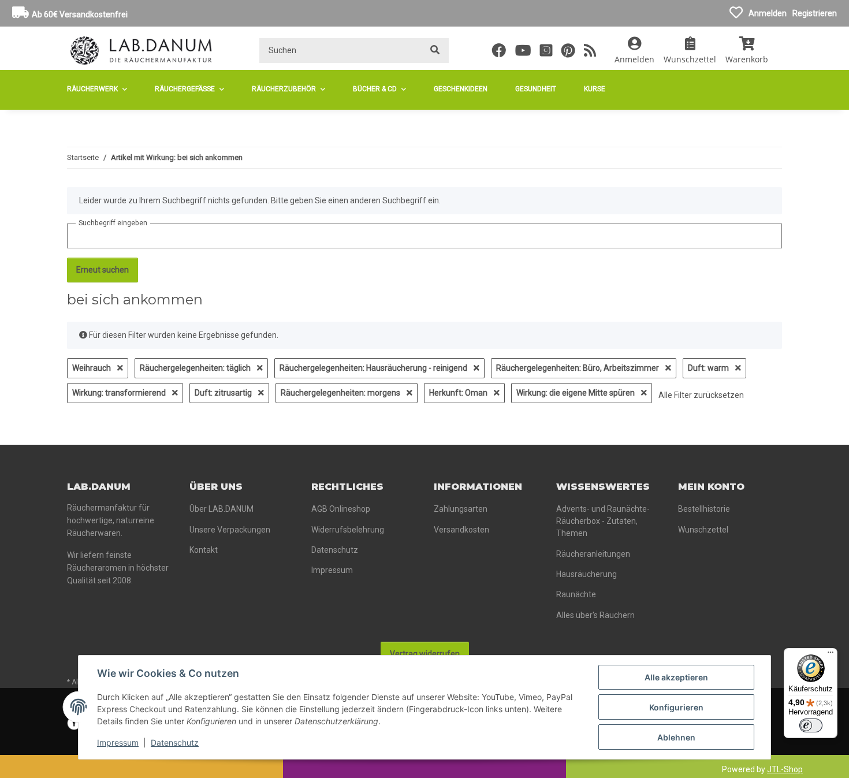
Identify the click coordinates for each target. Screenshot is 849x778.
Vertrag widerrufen (425, 653)
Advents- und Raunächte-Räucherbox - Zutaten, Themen (603, 521)
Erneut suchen (102, 269)
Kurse (594, 89)
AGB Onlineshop (340, 508)
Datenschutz (175, 742)
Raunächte (576, 594)
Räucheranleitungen (593, 554)
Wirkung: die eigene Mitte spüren (576, 392)
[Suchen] (435, 50)
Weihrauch (92, 368)
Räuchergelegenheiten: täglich (196, 368)
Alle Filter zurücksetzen (701, 395)
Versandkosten (461, 529)
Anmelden (768, 13)
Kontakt (203, 549)
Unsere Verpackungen (229, 529)
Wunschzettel (703, 529)
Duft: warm (709, 368)
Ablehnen (676, 737)
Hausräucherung (586, 574)
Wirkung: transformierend (119, 392)
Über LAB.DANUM (221, 508)
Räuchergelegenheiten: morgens (341, 392)
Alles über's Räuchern (595, 615)
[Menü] (830, 655)
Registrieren (814, 13)
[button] (634, 50)
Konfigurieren (676, 707)
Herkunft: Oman (459, 392)
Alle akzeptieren (676, 677)
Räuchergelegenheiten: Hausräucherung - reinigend (374, 368)
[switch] (810, 725)
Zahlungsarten (460, 508)
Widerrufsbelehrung (347, 529)
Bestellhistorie (704, 508)
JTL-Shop (785, 769)
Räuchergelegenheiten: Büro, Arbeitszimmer (578, 368)
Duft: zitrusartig (224, 392)
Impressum (118, 742)
